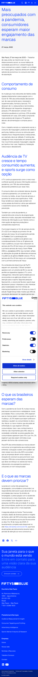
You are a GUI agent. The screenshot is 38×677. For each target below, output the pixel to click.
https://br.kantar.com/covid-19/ (16, 527)
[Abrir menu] (35, 3)
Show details (27, 359)
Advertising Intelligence (10, 627)
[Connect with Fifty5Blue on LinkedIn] (3, 664)
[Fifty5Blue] (8, 3)
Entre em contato (10, 574)
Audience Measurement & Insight (13, 619)
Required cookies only (19, 377)
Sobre (4, 642)
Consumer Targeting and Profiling (13, 623)
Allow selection (19, 371)
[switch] (33, 339)
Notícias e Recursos (9, 651)
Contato (4, 659)
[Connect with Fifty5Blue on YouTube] (7, 664)
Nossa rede (6, 647)
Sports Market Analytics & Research (14, 632)
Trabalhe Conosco (8, 655)
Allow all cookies (19, 366)
